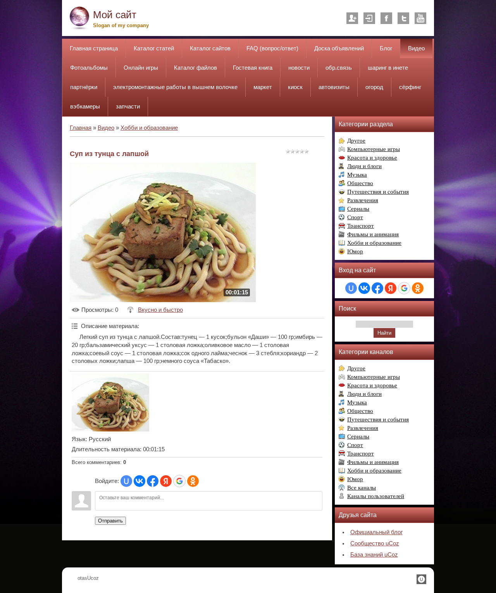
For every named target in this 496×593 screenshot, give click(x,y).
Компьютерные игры (373, 149)
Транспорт (360, 226)
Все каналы (361, 488)
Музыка (357, 175)
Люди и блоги (364, 166)
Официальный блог (376, 532)
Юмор (355, 251)
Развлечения (362, 200)
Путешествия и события (378, 192)
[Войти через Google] (179, 481)
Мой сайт (114, 15)
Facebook (386, 18)
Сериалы (358, 209)
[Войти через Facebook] (152, 481)
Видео (106, 128)
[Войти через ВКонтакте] (139, 481)
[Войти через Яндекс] (166, 481)
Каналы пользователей (375, 496)
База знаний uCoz (374, 555)
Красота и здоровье (372, 158)
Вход (369, 18)
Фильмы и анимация (373, 234)
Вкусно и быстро (160, 310)
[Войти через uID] (126, 481)
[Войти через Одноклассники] (193, 481)
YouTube (420, 18)
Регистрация (352, 18)
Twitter (403, 18)
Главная (80, 128)
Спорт (355, 217)
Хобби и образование (149, 128)
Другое (356, 141)
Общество (360, 183)
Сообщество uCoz (374, 543)
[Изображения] (110, 402)
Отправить (110, 521)
